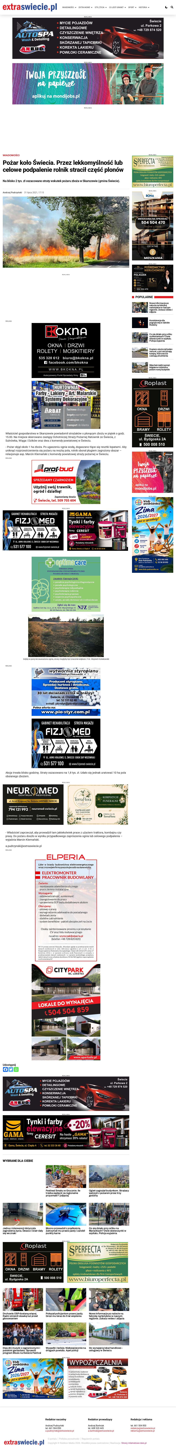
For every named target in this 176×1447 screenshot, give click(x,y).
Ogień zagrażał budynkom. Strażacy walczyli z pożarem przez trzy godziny (109, 1193)
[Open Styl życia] (106, 7)
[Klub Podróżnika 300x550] (152, 535)
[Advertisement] (88, 128)
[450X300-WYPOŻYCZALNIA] (97, 1378)
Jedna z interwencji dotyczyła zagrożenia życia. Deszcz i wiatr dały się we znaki (23, 1231)
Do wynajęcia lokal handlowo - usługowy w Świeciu (106, 1349)
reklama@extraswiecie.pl (143, 1431)
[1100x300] (66, 1132)
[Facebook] (5, 1069)
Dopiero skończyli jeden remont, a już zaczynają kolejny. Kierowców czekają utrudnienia (160, 352)
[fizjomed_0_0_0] (33, 530)
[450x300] (97, 530)
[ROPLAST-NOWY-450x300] (33, 1262)
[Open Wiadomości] (76, 7)
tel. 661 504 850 (53, 1428)
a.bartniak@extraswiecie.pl (101, 1431)
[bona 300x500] (152, 226)
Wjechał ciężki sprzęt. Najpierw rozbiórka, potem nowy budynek (159, 367)
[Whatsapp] (16, 1069)
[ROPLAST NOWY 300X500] (152, 413)
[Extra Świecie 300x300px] (152, 472)
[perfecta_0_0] (97, 1262)
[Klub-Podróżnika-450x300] (33, 1378)
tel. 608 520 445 (96, 1428)
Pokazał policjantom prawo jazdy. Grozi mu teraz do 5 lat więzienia (64, 1314)
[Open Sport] (136, 7)
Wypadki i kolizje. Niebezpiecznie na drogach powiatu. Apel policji (66, 1349)
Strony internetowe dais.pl (134, 1443)
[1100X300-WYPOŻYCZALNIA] (88, 38)
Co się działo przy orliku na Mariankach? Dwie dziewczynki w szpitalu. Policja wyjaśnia (107, 1231)
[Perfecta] (152, 171)
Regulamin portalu (91, 1439)
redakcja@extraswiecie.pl (143, 1428)
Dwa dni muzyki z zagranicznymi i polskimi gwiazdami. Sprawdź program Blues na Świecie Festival (22, 1350)
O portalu (52, 1439)
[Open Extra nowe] (92, 7)
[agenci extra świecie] (152, 278)
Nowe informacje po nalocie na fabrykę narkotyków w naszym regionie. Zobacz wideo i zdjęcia (106, 1316)
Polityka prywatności (69, 1439)
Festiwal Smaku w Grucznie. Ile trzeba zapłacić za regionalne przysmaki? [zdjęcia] (63, 1193)
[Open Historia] (149, 7)
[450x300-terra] (97, 804)
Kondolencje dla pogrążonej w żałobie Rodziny (159, 322)
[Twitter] (10, 1069)
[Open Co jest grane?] (125, 7)
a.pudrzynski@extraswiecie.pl (59, 1431)
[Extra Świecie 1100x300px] (88, 83)
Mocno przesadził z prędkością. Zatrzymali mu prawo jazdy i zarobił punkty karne (65, 1231)
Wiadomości (11, 155)
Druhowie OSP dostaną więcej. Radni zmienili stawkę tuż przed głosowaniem (20, 1316)
